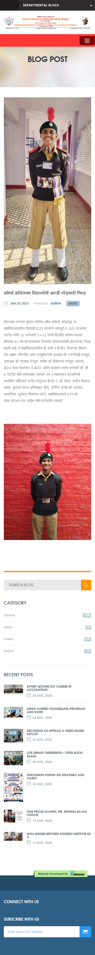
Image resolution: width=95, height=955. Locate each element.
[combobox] (57, 5)
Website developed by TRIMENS (61, 873)
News (73, 303)
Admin (55, 303)
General (47, 615)
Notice (47, 651)
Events (47, 639)
